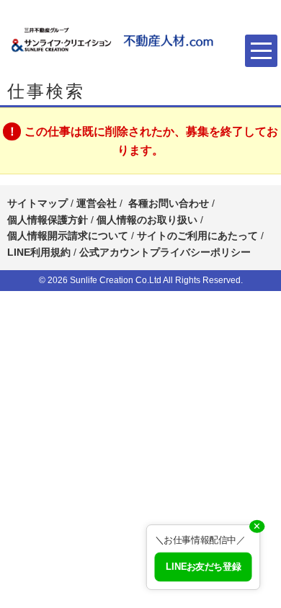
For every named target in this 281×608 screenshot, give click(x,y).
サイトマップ (37, 203)
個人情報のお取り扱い (148, 219)
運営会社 (96, 203)
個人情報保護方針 (47, 219)
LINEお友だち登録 (203, 567)
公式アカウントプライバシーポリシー (165, 252)
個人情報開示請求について (67, 235)
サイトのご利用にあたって (197, 235)
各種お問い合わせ (168, 203)
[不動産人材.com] (115, 40)
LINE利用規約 (39, 252)
